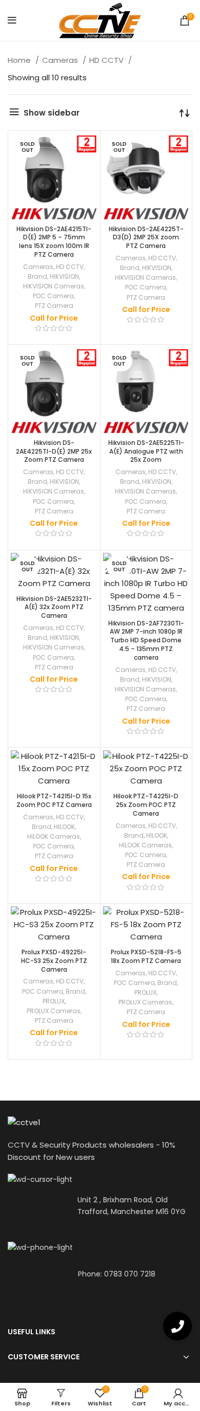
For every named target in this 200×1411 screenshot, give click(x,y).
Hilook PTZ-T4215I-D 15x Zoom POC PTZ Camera (54, 800)
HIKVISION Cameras (53, 286)
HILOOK (64, 826)
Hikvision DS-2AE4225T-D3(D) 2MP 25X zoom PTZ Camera (146, 238)
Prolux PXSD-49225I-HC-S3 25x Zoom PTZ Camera (54, 961)
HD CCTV (107, 60)
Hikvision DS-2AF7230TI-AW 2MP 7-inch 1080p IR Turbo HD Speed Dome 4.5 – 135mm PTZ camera (146, 640)
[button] (177, 1326)
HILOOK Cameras (53, 836)
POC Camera (53, 296)
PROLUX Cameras (54, 1010)
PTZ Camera (54, 305)
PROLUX (54, 1001)
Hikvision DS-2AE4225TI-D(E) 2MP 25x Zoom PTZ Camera (54, 451)
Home (20, 60)
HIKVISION (64, 276)
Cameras (61, 60)
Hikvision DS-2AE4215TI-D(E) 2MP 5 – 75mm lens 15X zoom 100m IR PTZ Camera (53, 242)
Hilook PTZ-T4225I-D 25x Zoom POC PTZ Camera (145, 805)
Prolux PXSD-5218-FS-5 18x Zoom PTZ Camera (146, 956)
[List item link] (100, 1274)
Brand (37, 276)
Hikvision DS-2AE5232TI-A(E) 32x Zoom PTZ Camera (54, 607)
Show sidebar (51, 112)
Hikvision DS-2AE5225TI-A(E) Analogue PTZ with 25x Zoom (146, 451)
